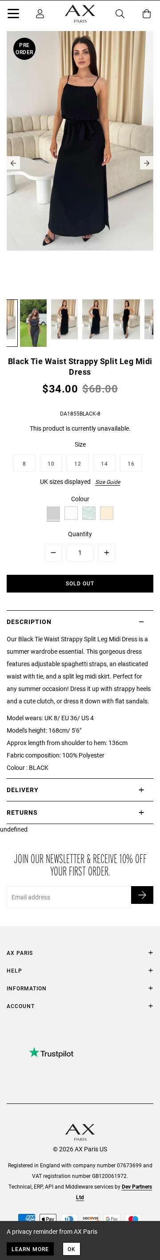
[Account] (40, 13)
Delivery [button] (23, 789)
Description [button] (29, 621)
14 (104, 463)
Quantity (80, 534)
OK (72, 1248)
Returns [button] (22, 812)
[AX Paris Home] (80, 14)
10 (51, 463)
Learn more (30, 1248)
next (146, 162)
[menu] (13, 15)
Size (80, 444)
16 (131, 463)
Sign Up (142, 895)
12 (77, 463)
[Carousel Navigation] (80, 162)
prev (13, 162)
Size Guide (107, 481)
